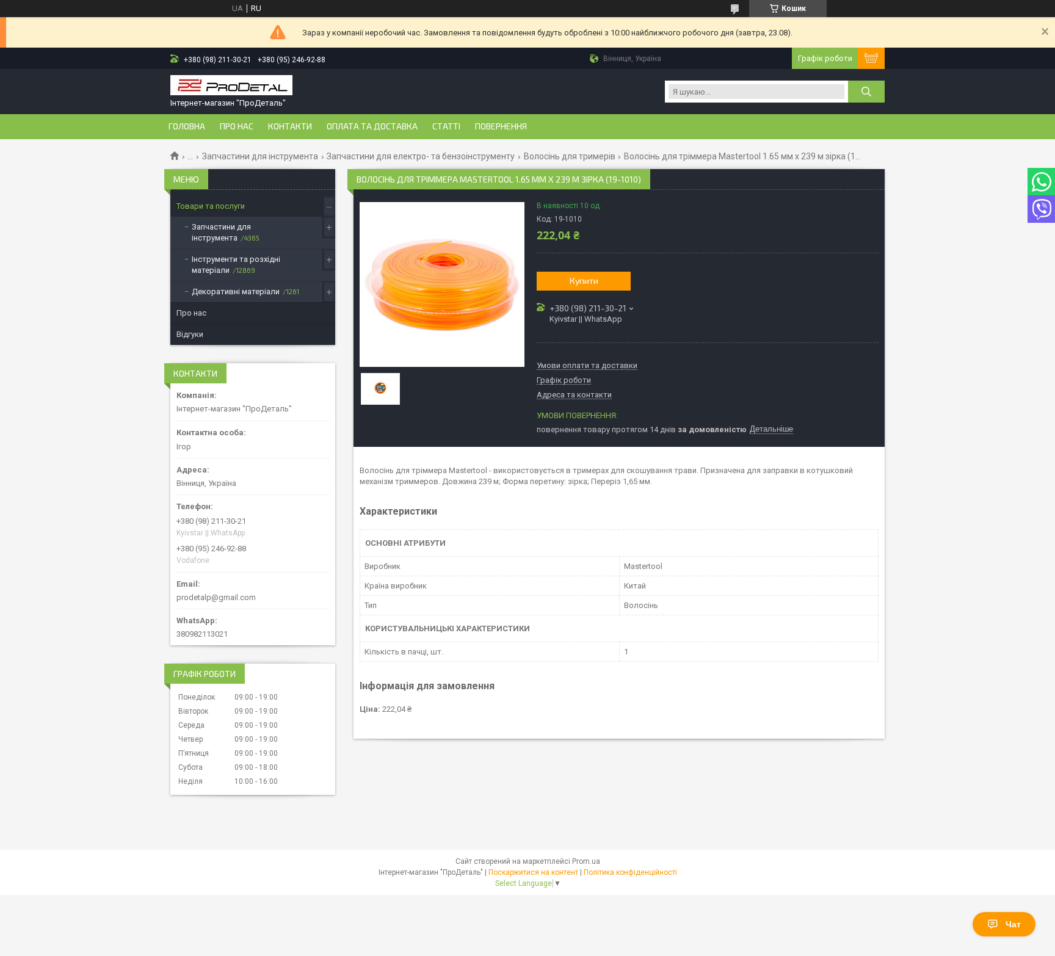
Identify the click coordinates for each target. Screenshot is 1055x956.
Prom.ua (586, 861)
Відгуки (189, 334)
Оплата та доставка (372, 126)
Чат (1013, 924)
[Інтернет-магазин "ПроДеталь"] (231, 86)
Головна (187, 126)
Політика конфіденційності (630, 872)
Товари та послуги (210, 206)
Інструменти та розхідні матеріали (236, 265)
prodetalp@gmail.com (216, 597)
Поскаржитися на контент (533, 872)
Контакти (290, 126)
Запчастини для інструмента (260, 156)
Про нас (236, 126)
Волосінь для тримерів (569, 156)
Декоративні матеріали (236, 291)
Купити (584, 280)
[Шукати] (866, 92)
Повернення (501, 126)
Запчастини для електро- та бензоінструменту (421, 156)
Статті (446, 126)
